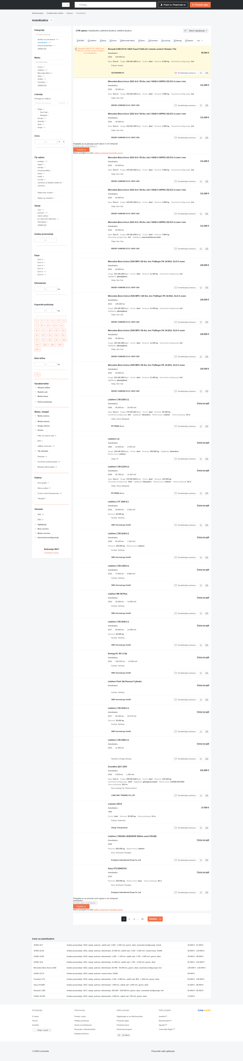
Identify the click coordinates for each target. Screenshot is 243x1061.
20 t (56, 330)
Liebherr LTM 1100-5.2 (118, 533)
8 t (42, 325)
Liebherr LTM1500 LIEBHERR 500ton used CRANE (132, 836)
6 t (64, 321)
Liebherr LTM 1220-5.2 (118, 467)
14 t (61, 325)
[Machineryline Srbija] (45, 5)
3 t (48, 321)
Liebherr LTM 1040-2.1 (118, 622)
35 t (43, 335)
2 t (42, 321)
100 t (64, 340)
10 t (48, 325)
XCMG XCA (38, 962)
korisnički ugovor (116, 153)
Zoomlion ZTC (39, 979)
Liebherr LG (113, 439)
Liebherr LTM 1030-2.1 (118, 708)
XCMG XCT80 (39, 996)
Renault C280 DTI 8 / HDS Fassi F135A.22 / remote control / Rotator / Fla (142, 49)
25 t (63, 330)
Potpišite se (81, 150)
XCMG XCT (38, 945)
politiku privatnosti (101, 153)
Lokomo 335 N (115, 804)
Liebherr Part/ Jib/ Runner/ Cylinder (125, 681)
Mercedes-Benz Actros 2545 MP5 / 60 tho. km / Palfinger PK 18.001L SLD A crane (146, 261)
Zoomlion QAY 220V (117, 767)
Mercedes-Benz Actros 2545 (45, 968)
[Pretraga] (77, 4)
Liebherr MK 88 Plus (117, 594)
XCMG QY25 (39, 951)
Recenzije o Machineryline (84, 1029)
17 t (43, 330)
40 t (50, 335)
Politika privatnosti (81, 1021)
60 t (63, 335)
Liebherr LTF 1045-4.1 (118, 502)
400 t (60, 345)
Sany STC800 (39, 985)
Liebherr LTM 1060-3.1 (118, 740)
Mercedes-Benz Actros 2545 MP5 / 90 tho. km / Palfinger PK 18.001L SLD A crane (146, 330)
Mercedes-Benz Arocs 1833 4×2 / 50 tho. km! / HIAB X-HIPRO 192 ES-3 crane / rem (147, 81)
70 (142, 919)
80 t (50, 340)
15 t (37, 330)
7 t (37, 325)
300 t (53, 345)
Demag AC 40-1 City (117, 653)
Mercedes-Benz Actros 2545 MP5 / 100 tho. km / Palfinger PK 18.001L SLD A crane (147, 296)
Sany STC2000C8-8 (117, 868)
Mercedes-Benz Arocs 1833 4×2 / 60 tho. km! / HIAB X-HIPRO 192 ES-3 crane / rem (147, 222)
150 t (38, 345)
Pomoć (35, 1021)
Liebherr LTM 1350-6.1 (118, 566)
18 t (50, 330)
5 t (59, 321)
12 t (54, 325)
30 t (37, 335)
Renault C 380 (39, 990)
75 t (43, 340)
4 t (53, 321)
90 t (56, 340)
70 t (37, 340)
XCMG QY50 (39, 956)
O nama (35, 1016)
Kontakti (35, 1025)
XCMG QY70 (39, 973)
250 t (45, 345)
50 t (56, 335)
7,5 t (37, 374)
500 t (38, 349)
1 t (37, 321)
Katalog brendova (81, 1034)
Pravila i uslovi (80, 1016)
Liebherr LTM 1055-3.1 (118, 400)
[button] (200, 73)
